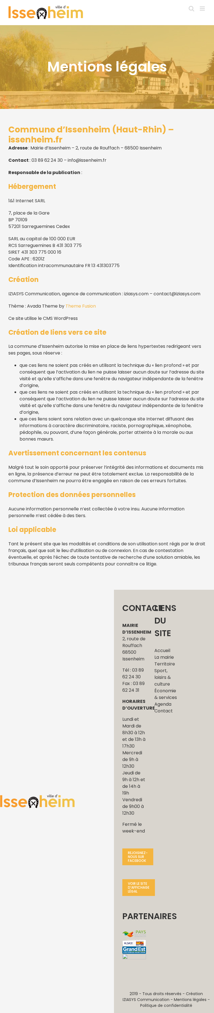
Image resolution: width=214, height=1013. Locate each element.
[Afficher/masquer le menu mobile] (203, 8)
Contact (163, 711)
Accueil (162, 650)
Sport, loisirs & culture (162, 677)
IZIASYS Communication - (148, 999)
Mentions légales (190, 999)
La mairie (164, 657)
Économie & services (165, 694)
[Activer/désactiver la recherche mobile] (191, 8)
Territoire (164, 664)
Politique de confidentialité (166, 1005)
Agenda (162, 704)
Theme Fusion (80, 306)
